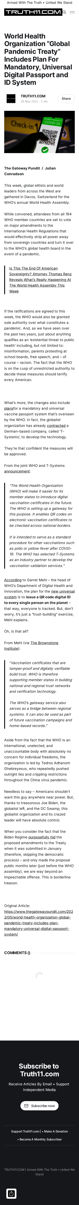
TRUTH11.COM (33, 96)
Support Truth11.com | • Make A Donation (39, 1131)
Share (66, 99)
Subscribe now (43, 1106)
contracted (56, 426)
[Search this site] (64, 12)
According (12, 580)
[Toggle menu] (72, 12)
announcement (17, 471)
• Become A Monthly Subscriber (39, 1139)
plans (8, 408)
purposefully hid (41, 837)
